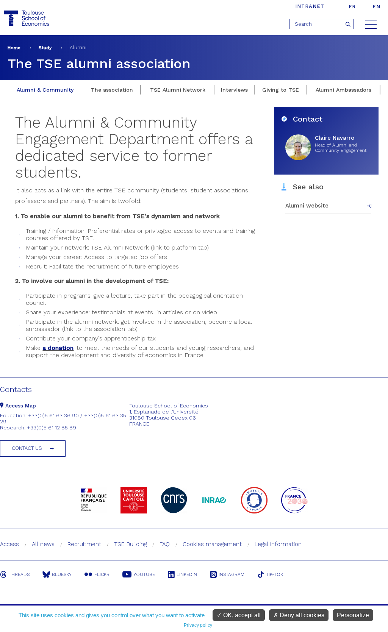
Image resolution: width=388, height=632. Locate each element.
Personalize (353, 615)
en (376, 6)
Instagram (231, 574)
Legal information (278, 544)
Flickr (102, 574)
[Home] (28, 18)
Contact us (27, 448)
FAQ (165, 544)
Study (45, 47)
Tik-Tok (274, 574)
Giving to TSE (280, 90)
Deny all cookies (301, 615)
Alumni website (307, 205)
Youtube (144, 574)
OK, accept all (241, 615)
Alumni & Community (45, 90)
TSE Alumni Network (177, 90)
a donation (58, 347)
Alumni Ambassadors (343, 90)
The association (112, 90)
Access (9, 544)
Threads (19, 574)
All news (43, 544)
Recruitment (84, 544)
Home (14, 47)
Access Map (19, 406)
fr (352, 6)
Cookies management (212, 544)
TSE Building (130, 544)
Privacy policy (198, 625)
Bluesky (62, 574)
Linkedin (187, 574)
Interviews (234, 90)
